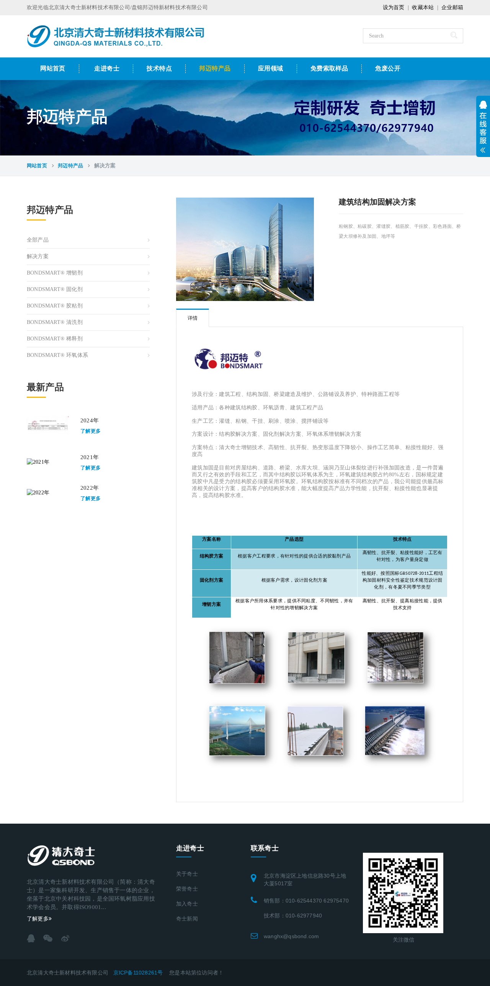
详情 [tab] (193, 318)
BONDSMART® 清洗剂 (55, 322)
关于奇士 (187, 874)
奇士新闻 (187, 919)
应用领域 (270, 68)
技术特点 (159, 68)
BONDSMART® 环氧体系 (57, 355)
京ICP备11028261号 (138, 973)
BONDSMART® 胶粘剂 (55, 306)
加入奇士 (187, 904)
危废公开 (387, 68)
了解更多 (90, 431)
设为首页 (394, 7)
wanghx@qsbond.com (291, 936)
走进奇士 (106, 68)
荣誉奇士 (187, 889)
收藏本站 (423, 7)
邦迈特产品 (214, 68)
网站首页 (52, 68)
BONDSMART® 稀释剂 (55, 339)
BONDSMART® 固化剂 (55, 289)
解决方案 (38, 256)
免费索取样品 (329, 68)
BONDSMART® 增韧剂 (55, 273)
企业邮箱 (452, 7)
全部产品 (38, 240)
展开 (483, 124)
